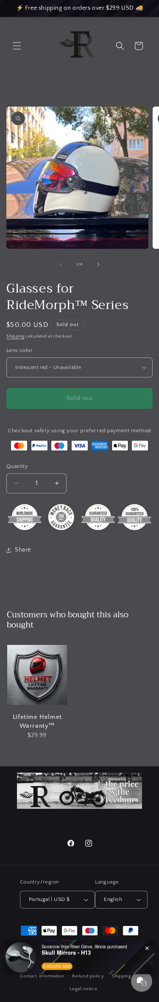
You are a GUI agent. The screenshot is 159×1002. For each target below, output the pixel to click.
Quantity (17, 466)
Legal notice (83, 988)
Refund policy (88, 976)
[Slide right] (98, 264)
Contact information (42, 976)
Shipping (15, 336)
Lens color (19, 350)
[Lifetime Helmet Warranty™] (37, 675)
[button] (17, 46)
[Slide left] (61, 264)
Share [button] (23, 549)
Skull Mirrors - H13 (66, 952)
